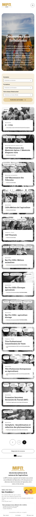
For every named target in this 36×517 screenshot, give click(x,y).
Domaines (6, 77)
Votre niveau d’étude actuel (10, 91)
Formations (6, 84)
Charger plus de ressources (18, 451)
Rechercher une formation (16, 99)
